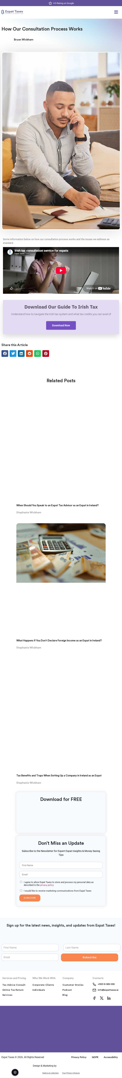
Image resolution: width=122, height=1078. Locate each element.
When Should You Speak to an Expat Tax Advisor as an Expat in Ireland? (57, 505)
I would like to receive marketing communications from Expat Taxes (57, 890)
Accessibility (111, 1057)
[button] (116, 12)
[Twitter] (101, 998)
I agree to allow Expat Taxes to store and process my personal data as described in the (59, 883)
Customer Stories (72, 985)
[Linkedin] (109, 998)
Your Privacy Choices (71, 1073)
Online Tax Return (13, 990)
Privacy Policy (78, 1057)
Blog (65, 995)
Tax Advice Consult (13, 985)
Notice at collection (50, 1073)
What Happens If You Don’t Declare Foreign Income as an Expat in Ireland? (59, 640)
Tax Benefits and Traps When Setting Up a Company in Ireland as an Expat (58, 775)
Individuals (38, 990)
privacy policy (47, 885)
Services (7, 995)
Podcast (67, 990)
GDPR (95, 1057)
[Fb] (94, 998)
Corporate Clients (43, 985)
